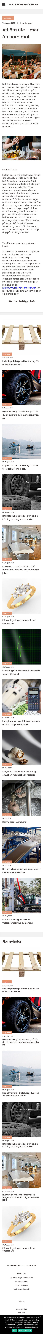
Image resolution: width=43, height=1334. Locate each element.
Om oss (21, 1312)
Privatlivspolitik (25, 1330)
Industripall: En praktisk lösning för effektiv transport (20, 363)
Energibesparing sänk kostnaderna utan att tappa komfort (21, 723)
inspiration (8, 18)
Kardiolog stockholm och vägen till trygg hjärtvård (21, 672)
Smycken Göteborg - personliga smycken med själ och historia (19, 773)
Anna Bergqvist (26, 23)
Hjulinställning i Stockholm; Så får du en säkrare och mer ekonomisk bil (20, 415)
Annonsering (21, 1309)
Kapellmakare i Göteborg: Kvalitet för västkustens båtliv (20, 467)
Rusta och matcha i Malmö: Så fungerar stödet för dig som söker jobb (20, 570)
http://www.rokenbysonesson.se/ (19, 287)
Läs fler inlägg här (21, 301)
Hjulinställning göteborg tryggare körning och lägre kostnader (20, 517)
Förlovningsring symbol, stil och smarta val (19, 622)
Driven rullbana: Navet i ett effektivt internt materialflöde (21, 870)
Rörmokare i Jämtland (14, 821)
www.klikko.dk (23, 1289)
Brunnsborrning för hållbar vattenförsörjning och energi (17, 921)
